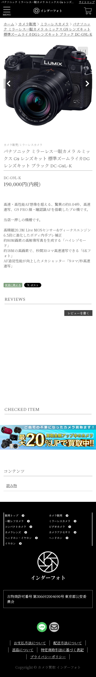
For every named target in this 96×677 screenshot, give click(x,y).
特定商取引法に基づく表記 (62, 649)
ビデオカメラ (57, 526)
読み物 (11, 485)
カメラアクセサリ (60, 532)
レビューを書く (78, 313)
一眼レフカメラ (14, 521)
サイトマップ (87, 2)
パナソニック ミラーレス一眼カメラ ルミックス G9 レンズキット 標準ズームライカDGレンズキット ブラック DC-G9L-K (48, 29)
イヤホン (10, 543)
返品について (22, 649)
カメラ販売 (27, 24)
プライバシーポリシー (48, 656)
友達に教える (13, 285)
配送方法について (67, 642)
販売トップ (12, 515)
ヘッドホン (56, 538)
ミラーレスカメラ (54, 24)
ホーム (9, 24)
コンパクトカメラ (16, 526)
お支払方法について (30, 642)
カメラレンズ (13, 532)
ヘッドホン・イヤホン (18, 538)
